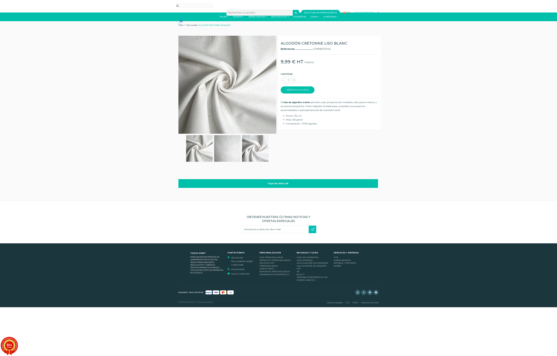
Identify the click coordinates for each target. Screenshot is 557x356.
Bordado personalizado (274, 271)
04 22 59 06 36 (366, 12)
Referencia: (288, 49)
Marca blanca (342, 260)
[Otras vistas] (179, 148)
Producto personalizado (275, 260)
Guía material (305, 260)
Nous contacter (240, 274)
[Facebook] (363, 292)
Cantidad (287, 74)
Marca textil (266, 268)
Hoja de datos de (278, 183)
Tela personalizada (271, 257)
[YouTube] (376, 292)
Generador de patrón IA (274, 274)
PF (298, 271)
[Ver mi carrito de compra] (180, 22)
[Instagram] (357, 292)
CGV (348, 303)
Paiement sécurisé (370, 303)
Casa (180, 25)
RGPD (355, 303)
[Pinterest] (369, 292)
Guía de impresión (307, 257)
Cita (336, 257)
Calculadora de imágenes (312, 263)
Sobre (337, 266)
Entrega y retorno (345, 263)
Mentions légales (335, 303)
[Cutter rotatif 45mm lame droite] (199, 148)
